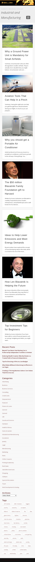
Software (4, 477)
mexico (6, 527)
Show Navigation (28, 17)
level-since (7, 523)
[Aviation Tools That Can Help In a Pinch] (17, 83)
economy (14, 507)
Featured (4, 403)
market (25, 523)
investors (18, 519)
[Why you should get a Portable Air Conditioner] (17, 126)
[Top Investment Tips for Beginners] (17, 312)
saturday (6, 538)
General (4, 410)
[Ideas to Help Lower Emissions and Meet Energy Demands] (17, 220)
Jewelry (4, 441)
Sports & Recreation (8, 480)
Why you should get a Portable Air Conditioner (17, 143)
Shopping (5, 473)
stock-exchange (8, 542)
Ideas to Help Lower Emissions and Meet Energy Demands (16, 239)
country (6, 507)
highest (16, 515)
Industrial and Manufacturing (10, 434)
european (23, 507)
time (22, 546)
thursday (15, 546)
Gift (3, 417)
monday (14, 527)
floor (31, 511)
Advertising (5, 382)
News (3, 455)
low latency (16, 523)
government (7, 515)
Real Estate (5, 466)
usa (5, 553)
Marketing (5, 452)
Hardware (5, 424)
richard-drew (7, 534)
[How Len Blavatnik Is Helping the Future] (17, 267)
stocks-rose (19, 542)
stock (22, 538)
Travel (4, 484)
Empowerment (6, 399)
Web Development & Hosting (10, 487)
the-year (6, 546)
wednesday (13, 553)
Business (4, 385)
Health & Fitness (7, 427)
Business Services (7, 389)
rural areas (18, 534)
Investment (5, 438)
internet (25, 515)
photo (13, 530)
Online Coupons (7, 459)
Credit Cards (5, 396)
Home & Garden (7, 431)
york (28, 553)
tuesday (6, 549)
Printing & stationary (8, 462)
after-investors (18, 504)
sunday (28, 542)
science (14, 538)
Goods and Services (8, 420)
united (14, 549)
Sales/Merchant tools (8, 469)
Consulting (5, 392)
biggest (28, 504)
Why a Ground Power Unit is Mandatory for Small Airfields (17, 55)
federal (6, 511)
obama (5, 530)
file (25, 511)
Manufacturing (6, 448)
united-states (23, 549)
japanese (27, 519)
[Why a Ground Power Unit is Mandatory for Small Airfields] (17, 36)
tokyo (29, 546)
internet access (8, 519)
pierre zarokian (23, 530)
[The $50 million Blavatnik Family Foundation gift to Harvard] (17, 170)
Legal (3, 445)
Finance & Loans (7, 406)
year (21, 553)
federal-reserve (16, 511)
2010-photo (7, 504)
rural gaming (28, 534)
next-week (23, 527)
